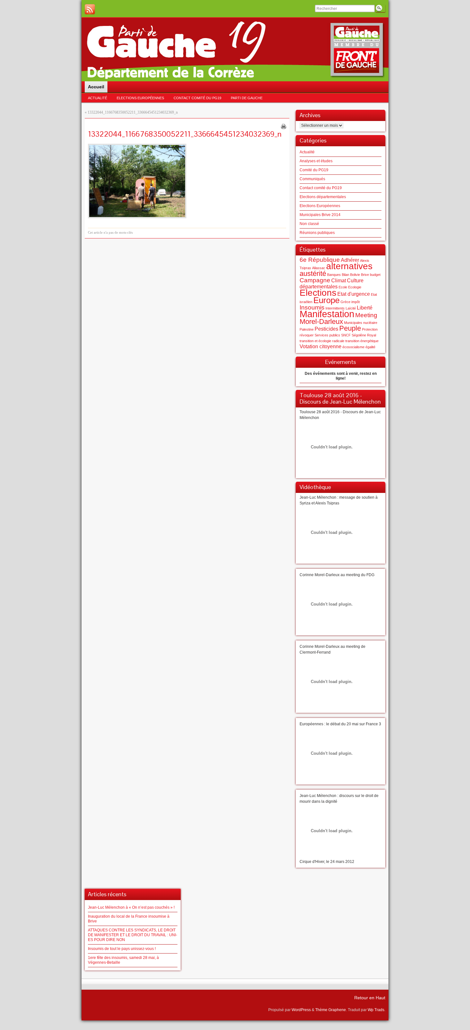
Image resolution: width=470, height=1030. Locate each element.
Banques (334, 275)
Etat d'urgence (353, 294)
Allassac (318, 268)
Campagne (315, 280)
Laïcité (351, 308)
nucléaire (370, 323)
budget (375, 275)
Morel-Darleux (321, 322)
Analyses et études (316, 161)
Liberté (364, 307)
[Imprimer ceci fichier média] (283, 126)
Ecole (343, 287)
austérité (313, 274)
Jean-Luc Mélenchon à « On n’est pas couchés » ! (131, 907)
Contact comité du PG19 (197, 98)
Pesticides (326, 329)
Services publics (327, 335)
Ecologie (354, 287)
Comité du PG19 (314, 170)
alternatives (349, 266)
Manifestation (327, 314)
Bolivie (355, 275)
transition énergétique (362, 341)
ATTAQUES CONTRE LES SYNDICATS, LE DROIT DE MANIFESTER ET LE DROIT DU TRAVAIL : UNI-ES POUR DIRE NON (132, 935)
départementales (319, 286)
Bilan (345, 275)
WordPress (301, 1010)
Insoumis (312, 307)
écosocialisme (353, 347)
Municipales (353, 323)
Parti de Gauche (246, 98)
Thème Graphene (330, 1010)
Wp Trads (376, 1010)
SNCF (346, 335)
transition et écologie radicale (322, 341)
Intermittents (335, 308)
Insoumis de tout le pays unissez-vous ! (122, 948)
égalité (370, 347)
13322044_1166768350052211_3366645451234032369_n (133, 112)
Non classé (309, 223)
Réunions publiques (317, 232)
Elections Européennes (140, 98)
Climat (338, 280)
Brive (365, 275)
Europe (326, 300)
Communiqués (312, 179)
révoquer (307, 335)
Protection (370, 329)
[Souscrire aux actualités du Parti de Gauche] (90, 9)
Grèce (345, 302)
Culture (355, 280)
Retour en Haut (369, 997)
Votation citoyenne (320, 346)
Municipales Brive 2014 (320, 215)
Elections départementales (323, 197)
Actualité (97, 98)
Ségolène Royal (364, 335)
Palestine (307, 329)
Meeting (366, 315)
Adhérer (350, 260)
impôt (355, 302)
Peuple (350, 328)
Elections (318, 293)
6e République (320, 259)
